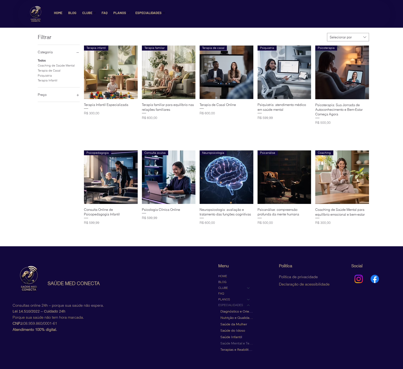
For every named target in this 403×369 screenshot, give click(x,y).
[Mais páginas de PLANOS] (128, 13)
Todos (42, 60)
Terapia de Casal (49, 70)
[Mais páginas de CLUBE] (95, 13)
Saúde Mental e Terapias (237, 343)
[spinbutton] (111, 131)
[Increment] (134, 131)
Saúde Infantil (231, 337)
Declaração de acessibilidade (304, 284)
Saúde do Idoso (232, 330)
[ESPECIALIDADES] (248, 305)
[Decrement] (87, 131)
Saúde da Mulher (233, 324)
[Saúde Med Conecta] (358, 278)
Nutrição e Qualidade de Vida (237, 318)
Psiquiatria (45, 75)
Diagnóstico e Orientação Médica (237, 311)
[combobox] (348, 37)
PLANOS (224, 299)
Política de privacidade (298, 276)
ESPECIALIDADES (230, 305)
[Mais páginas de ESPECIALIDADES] (164, 13)
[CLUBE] (248, 288)
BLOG (222, 282)
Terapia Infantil (47, 80)
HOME (222, 276)
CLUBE (223, 288)
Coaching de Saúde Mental (56, 65)
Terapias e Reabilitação (237, 349)
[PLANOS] (248, 300)
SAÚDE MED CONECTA (74, 283)
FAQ (221, 293)
